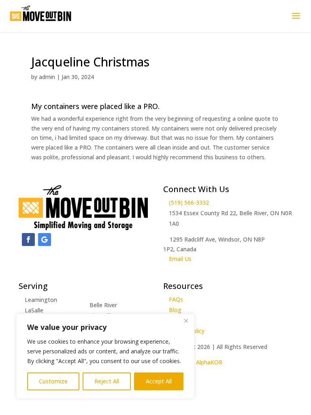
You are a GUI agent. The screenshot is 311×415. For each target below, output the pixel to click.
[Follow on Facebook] (28, 239)
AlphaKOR (209, 362)
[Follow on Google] (44, 239)
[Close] (186, 320)
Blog (175, 310)
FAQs (176, 299)
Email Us (180, 259)
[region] (105, 356)
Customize (53, 381)
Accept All (159, 381)
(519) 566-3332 (189, 202)
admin (47, 77)
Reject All (106, 381)
